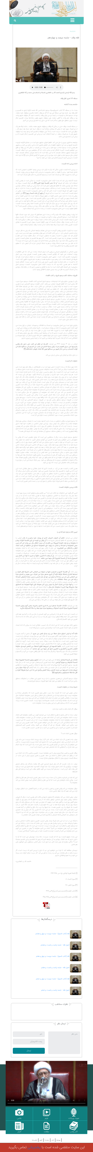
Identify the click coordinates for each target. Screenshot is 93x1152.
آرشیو (41, 1140)
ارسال (29, 1050)
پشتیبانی (34, 1147)
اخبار (52, 1140)
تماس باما (34, 1140)
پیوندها (58, 1140)
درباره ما (47, 1140)
